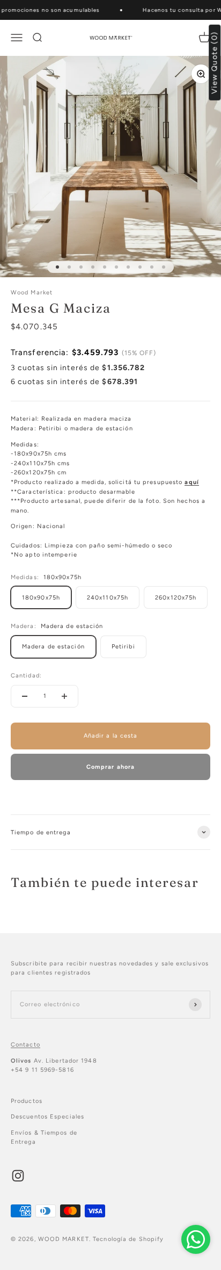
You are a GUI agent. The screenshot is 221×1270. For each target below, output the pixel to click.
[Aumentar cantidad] (64, 696)
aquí (191, 482)
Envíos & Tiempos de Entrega (44, 1137)
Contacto (25, 1044)
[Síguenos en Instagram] (18, 1175)
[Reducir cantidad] (24, 696)
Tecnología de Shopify (128, 1239)
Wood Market (32, 292)
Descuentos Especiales (47, 1116)
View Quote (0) (214, 62)
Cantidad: (26, 675)
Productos (26, 1101)
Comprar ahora (110, 766)
